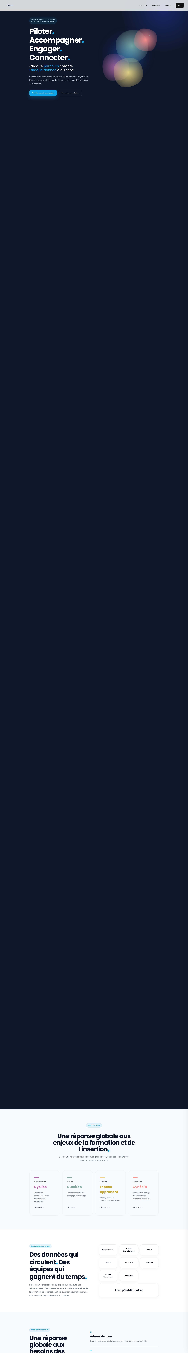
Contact (168, 5)
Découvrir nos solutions (70, 93)
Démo (180, 5)
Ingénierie (156, 5)
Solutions (144, 5)
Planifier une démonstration (43, 93)
